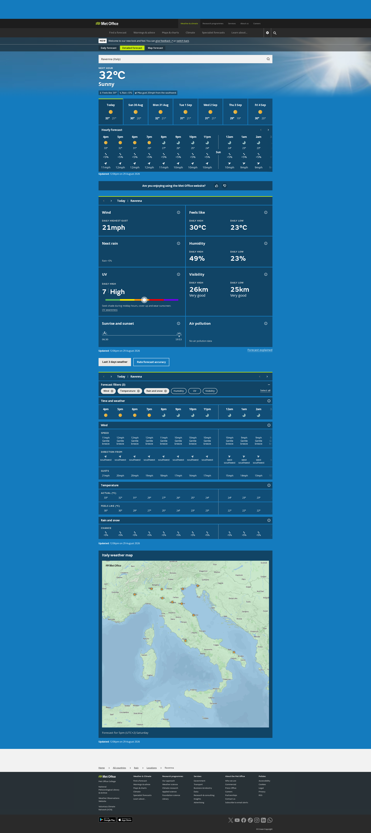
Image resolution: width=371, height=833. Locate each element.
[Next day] (111, 201)
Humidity (179, 390)
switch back (183, 40)
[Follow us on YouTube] (237, 820)
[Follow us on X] (230, 820)
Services (232, 23)
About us (244, 23)
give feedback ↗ (164, 40)
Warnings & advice (144, 32)
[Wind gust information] (178, 212)
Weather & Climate (142, 776)
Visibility (210, 390)
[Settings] (267, 32)
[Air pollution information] (265, 323)
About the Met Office (235, 776)
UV (194, 390)
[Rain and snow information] (268, 520)
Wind (105, 391)
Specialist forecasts (213, 32)
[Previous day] (104, 201)
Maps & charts (170, 32)
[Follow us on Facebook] (243, 820)
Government (199, 781)
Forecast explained (260, 350)
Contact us (230, 799)
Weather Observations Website (109, 799)
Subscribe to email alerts (236, 802)
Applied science (169, 791)
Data (196, 791)
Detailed (132, 48)
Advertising (199, 802)
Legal (261, 788)
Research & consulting (204, 795)
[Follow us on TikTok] (250, 820)
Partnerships (231, 795)
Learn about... (239, 32)
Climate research (170, 788)
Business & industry (203, 788)
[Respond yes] (216, 186)
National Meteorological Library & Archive (109, 790)
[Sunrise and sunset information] (178, 323)
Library (165, 799)
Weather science (170, 784)
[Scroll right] (268, 130)
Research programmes (213, 23)
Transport (198, 784)
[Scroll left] (261, 130)
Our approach (168, 781)
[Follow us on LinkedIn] (263, 820)
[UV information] (178, 274)
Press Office (230, 788)
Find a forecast (118, 32)
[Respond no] (225, 186)
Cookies (262, 784)
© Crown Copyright (264, 829)
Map (155, 48)
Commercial (230, 784)
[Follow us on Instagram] (256, 820)
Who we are (230, 781)
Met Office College (107, 781)
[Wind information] (268, 425)
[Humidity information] (265, 243)
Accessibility (264, 781)
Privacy (262, 791)
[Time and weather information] (268, 400)
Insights (197, 799)
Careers (257, 23)
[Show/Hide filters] (269, 385)
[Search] (266, 58)
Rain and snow (153, 391)
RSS (260, 795)
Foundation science (171, 795)
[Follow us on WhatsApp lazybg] (269, 820)
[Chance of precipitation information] (178, 243)
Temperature (127, 391)
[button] (198, 586)
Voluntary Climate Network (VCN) (107, 808)
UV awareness (110, 309)
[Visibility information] (265, 274)
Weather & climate (189, 23)
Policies (262, 776)
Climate (190, 32)
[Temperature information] (268, 485)
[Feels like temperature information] (265, 212)
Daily (109, 48)
